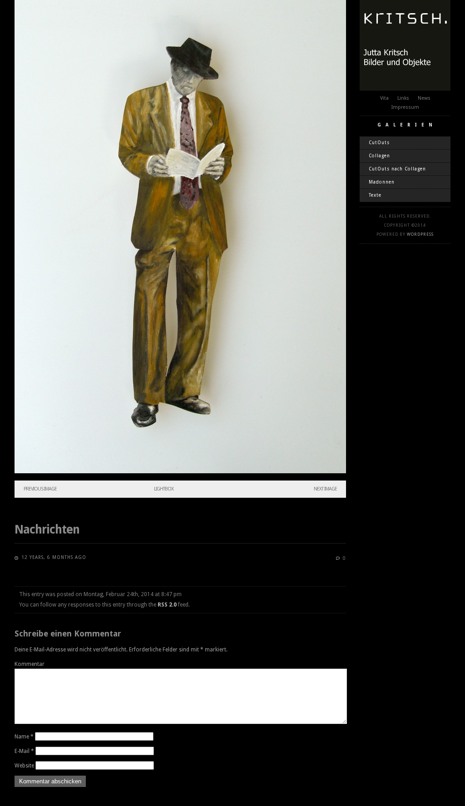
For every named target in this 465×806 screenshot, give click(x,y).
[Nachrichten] (180, 471)
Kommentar (30, 664)
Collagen (379, 155)
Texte (375, 195)
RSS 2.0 (167, 605)
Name (24, 736)
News (424, 98)
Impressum (405, 107)
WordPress (420, 234)
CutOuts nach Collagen (397, 168)
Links (403, 98)
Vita (384, 98)
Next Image (325, 489)
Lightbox (163, 489)
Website (24, 765)
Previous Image (40, 489)
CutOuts (379, 142)
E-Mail (24, 751)
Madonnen (382, 182)
